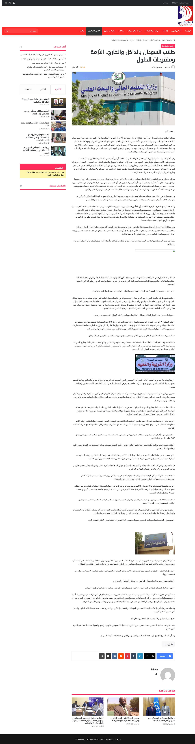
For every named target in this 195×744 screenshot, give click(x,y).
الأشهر (43, 89)
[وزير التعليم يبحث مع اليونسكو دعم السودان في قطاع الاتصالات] (159, 706)
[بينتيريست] (127, 656)
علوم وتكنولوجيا (94, 31)
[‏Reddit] (121, 656)
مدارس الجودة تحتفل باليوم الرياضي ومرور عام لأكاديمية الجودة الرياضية (125, 719)
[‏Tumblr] (133, 656)
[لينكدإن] (140, 656)
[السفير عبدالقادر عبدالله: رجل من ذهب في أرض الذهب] (58, 115)
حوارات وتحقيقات (152, 31)
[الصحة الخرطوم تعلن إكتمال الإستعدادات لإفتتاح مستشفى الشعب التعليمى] (58, 138)
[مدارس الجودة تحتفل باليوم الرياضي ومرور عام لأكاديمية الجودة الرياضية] (123, 706)
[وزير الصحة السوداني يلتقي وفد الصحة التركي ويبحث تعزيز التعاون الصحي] (58, 151)
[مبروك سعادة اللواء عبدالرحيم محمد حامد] (58, 126)
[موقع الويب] (156, 674)
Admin (167, 67)
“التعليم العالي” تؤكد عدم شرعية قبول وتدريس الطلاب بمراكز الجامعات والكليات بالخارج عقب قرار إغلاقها (87, 720)
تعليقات (28, 89)
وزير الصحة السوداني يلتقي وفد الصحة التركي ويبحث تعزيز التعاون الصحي (36, 150)
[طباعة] (102, 656)
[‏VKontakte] (114, 656)
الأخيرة (58, 89)
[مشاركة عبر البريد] (108, 656)
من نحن (165, 3)
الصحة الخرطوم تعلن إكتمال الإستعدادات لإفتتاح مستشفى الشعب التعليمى (37, 137)
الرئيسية (188, 31)
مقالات (121, 31)
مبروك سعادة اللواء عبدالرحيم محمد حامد (48, 63)
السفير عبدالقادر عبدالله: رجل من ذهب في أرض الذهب (42, 59)
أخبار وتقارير (176, 31)
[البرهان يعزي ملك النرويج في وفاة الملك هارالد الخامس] (58, 103)
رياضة (82, 31)
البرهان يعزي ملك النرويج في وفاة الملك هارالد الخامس (42, 55)
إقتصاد (165, 31)
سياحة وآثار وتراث (134, 31)
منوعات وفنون (109, 31)
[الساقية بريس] (185, 16)
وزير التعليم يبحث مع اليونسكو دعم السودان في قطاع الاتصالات (161, 719)
